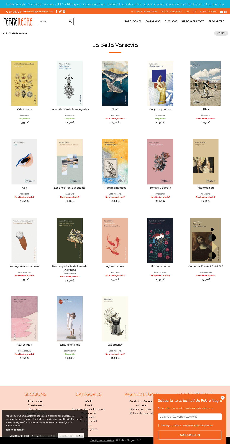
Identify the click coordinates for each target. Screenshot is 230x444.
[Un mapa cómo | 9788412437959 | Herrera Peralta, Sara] (160, 240)
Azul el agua (24, 344)
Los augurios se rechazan (24, 266)
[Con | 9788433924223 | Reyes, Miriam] (24, 161)
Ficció (88, 425)
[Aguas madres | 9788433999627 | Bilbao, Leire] (115, 240)
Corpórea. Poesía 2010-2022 (205, 266)
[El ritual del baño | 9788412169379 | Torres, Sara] (69, 318)
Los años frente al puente (70, 187)
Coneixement (153, 21)
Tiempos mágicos (115, 187)
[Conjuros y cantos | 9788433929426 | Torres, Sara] (160, 83)
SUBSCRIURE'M (190, 435)
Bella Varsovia (115, 194)
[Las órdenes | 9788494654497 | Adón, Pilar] (115, 318)
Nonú (115, 109)
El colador (171, 21)
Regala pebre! (216, 21)
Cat (194, 11)
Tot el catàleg (133, 21)
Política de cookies (142, 409)
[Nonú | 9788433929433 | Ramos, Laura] (115, 83)
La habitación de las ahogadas (70, 109)
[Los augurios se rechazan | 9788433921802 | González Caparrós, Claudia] (24, 240)
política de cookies (15, 430)
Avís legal (141, 405)
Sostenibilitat (88, 417)
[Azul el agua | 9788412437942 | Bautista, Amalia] (24, 318)
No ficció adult (88, 421)
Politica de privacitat (141, 413)
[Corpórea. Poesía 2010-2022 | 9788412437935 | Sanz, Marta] (205, 240)
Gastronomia (88, 413)
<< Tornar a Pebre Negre (144, 11)
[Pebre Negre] (18, 23)
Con (24, 187)
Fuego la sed (206, 187)
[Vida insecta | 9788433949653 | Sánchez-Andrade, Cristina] (24, 83)
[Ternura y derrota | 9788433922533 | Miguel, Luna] (160, 161)
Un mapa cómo (160, 266)
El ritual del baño (69, 344)
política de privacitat (203, 425)
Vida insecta (24, 109)
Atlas (206, 109)
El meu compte (208, 11)
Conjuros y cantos (160, 109)
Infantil (88, 401)
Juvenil (88, 405)
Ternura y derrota (160, 187)
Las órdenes (115, 344)
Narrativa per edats (192, 21)
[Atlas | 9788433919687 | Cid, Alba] (205, 83)
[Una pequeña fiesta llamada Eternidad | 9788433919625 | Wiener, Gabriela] (69, 240)
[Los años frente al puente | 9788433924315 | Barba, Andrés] (69, 161)
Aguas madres (115, 266)
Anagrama (24, 115)
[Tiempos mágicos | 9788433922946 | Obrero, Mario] (115, 161)
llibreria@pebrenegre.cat (40, 11)
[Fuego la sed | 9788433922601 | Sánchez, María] (205, 161)
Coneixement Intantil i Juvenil (88, 409)
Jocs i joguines (88, 429)
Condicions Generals (141, 401)
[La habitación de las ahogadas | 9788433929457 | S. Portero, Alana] (69, 83)
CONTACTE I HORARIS (171, 11)
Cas (187, 11)
